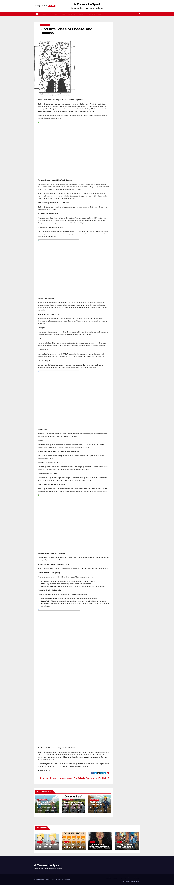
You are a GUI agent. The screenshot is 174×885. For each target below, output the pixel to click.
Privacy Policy (122, 878)
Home (44, 14)
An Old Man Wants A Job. (97, 803)
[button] (139, 14)
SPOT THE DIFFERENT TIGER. (73, 845)
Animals (82, 14)
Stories (53, 14)
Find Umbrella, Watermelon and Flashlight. (91, 778)
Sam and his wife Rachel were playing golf (46, 804)
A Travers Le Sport (87, 4)
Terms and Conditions (133, 878)
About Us (108, 878)
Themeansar (66, 879)
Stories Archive (45, 25)
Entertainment (95, 14)
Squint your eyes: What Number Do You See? (72, 804)
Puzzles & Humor (68, 14)
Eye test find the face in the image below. (55, 778)
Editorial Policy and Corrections (131, 881)
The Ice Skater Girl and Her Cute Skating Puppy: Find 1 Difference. (47, 848)
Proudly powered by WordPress (42, 879)
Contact (115, 878)
